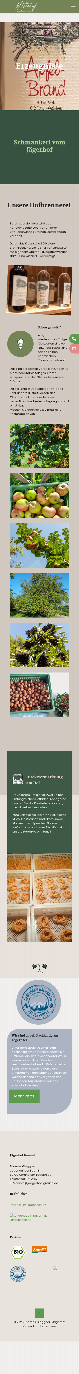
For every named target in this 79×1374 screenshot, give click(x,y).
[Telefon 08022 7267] (74, 339)
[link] (39, 290)
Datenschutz (37, 1205)
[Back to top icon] (39, 1313)
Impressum (18, 1205)
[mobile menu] (73, 6)
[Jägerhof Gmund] (26, 6)
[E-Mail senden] (74, 349)
